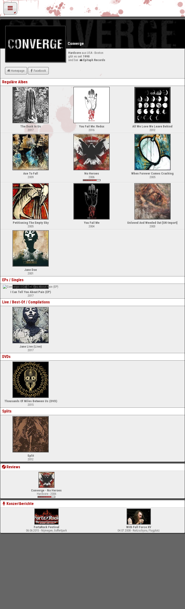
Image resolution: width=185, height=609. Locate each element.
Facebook (40, 70)
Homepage (17, 70)
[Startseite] (92, 9)
